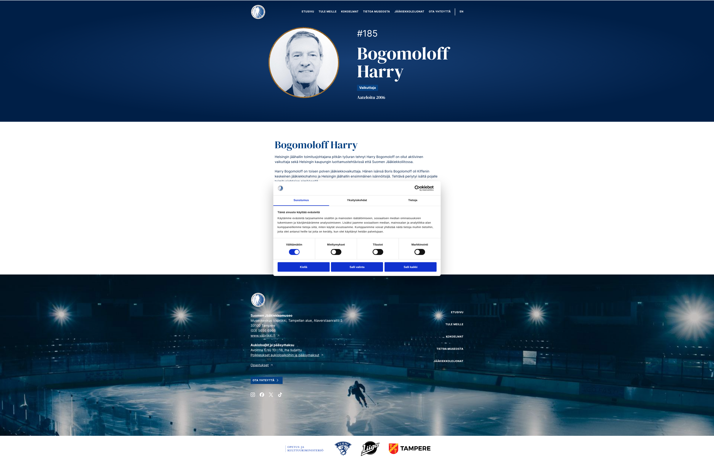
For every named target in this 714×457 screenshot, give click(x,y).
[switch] (336, 252)
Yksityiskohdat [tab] (357, 200)
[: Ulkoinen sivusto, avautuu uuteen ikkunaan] (420, 188)
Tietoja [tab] (412, 200)
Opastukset (260, 365)
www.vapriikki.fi (263, 336)
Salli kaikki (410, 266)
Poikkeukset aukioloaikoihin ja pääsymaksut (285, 355)
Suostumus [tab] (301, 200)
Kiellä (303, 266)
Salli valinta (357, 266)
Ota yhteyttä (264, 380)
